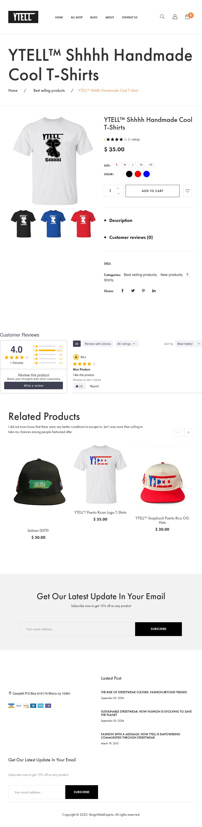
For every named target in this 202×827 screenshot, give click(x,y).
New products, (172, 274)
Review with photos (98, 344)
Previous (178, 432)
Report (94, 386)
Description (120, 220)
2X (150, 164)
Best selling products (49, 90)
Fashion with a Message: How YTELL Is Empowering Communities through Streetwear (140, 736)
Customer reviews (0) (131, 237)
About (109, 17)
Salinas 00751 (38, 530)
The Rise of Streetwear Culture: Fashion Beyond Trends (144, 692)
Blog (93, 17)
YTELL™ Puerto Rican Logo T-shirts (100, 512)
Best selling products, (141, 274)
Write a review (33, 385)
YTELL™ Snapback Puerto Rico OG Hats (162, 520)
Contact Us (129, 17)
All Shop (76, 17)
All (77, 344)
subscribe (158, 629)
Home (59, 17)
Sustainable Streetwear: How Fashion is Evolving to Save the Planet (146, 713)
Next (188, 432)
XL (141, 164)
